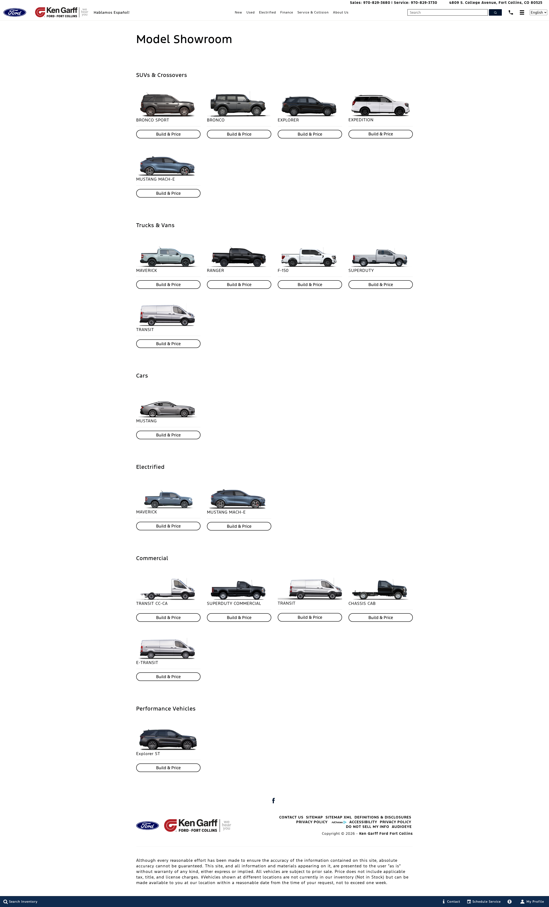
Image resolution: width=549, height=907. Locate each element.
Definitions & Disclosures (382, 817)
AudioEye (402, 826)
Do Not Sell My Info (367, 826)
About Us (340, 12)
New (238, 12)
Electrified (267, 12)
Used (250, 12)
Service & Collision (313, 12)
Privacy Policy (312, 822)
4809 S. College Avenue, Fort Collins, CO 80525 (495, 2)
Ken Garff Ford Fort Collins (386, 833)
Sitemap (314, 817)
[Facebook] (273, 800)
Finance (286, 12)
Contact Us (291, 817)
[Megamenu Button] (522, 12)
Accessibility (363, 822)
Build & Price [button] (168, 134)
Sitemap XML (339, 817)
